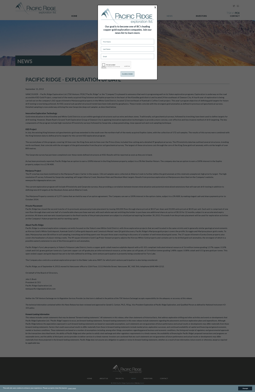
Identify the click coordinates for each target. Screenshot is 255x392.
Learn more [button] (72, 388)
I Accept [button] (245, 388)
